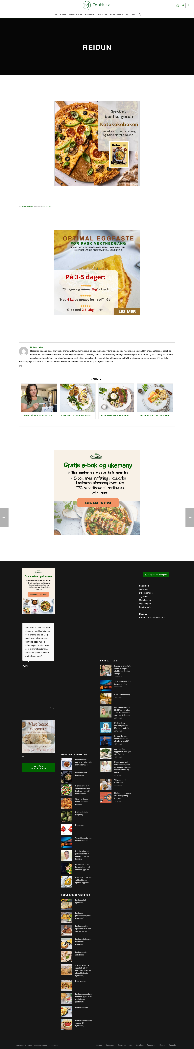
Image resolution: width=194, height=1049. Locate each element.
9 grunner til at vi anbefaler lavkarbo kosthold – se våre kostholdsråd (82, 789)
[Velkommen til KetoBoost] (105, 784)
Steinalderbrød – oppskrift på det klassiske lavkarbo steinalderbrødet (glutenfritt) (83, 970)
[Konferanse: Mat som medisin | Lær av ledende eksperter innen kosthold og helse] (105, 766)
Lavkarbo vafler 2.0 (83, 1007)
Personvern (151, 1045)
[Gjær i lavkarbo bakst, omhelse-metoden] (66, 803)
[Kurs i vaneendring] (105, 698)
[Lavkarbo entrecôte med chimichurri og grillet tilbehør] (116, 398)
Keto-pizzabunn (81, 981)
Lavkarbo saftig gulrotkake (81, 953)
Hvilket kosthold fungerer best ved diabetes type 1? (82, 867)
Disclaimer (139, 1045)
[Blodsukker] (66, 829)
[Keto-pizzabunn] (66, 985)
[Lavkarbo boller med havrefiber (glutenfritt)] (66, 943)
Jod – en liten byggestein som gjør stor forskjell (122, 751)
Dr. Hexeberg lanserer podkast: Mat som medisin (121, 725)
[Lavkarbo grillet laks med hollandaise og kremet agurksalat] (155, 398)
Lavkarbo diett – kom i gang (81, 774)
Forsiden (98, 1045)
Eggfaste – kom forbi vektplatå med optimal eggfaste (83, 880)
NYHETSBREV (116, 14)
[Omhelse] (97, 5)
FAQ (127, 14)
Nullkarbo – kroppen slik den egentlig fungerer (122, 796)
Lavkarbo (90, 14)
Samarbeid (110, 1045)
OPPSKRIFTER (75, 14)
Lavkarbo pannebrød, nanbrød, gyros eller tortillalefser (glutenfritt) (83, 998)
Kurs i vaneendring (122, 694)
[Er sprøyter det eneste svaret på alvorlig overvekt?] (105, 740)
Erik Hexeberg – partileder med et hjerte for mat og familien (82, 855)
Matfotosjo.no (145, 599)
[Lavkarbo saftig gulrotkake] (66, 956)
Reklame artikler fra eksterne (152, 617)
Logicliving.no (145, 603)
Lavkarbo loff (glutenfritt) (80, 901)
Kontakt (162, 1045)
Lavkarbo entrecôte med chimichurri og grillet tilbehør (117, 415)
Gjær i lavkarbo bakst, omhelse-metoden (81, 801)
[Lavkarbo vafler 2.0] (66, 1011)
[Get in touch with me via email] (20, 366)
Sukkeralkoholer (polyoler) (81, 813)
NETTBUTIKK (60, 14)
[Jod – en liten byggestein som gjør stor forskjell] (105, 753)
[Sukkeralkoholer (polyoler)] (66, 816)
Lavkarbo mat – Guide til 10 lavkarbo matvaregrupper (83, 762)
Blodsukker (80, 825)
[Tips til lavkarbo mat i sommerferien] (66, 842)
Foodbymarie (145, 607)
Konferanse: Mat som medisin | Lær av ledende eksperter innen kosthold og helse (123, 767)
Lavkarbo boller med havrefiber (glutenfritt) (83, 942)
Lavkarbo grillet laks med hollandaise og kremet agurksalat (156, 415)
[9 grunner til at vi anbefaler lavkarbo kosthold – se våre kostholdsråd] (66, 790)
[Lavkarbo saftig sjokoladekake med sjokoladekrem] (66, 930)
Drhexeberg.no (146, 592)
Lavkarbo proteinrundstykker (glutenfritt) (82, 915)
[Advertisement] (77, 657)
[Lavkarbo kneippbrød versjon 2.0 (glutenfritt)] (66, 1024)
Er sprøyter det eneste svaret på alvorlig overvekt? (121, 738)
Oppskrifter (122, 1045)
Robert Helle (27, 206)
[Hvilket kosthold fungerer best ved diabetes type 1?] (66, 868)
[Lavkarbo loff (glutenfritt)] (66, 904)
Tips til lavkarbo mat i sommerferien (83, 839)
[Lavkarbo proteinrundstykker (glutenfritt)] (66, 917)
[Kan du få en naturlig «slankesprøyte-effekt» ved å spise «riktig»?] (39, 398)
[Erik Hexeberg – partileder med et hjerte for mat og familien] (66, 855)
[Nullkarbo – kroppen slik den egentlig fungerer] (105, 797)
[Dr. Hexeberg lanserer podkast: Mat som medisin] (105, 727)
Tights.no (143, 596)
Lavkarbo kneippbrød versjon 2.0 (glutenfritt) (83, 1023)
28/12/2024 (47, 206)
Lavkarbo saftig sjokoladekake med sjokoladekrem (83, 928)
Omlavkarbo (144, 589)
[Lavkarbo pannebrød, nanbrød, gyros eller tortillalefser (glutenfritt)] (66, 998)
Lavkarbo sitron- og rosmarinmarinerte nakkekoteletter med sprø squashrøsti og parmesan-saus (78, 415)
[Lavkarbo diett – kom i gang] (66, 777)
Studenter (172, 1045)
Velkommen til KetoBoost (120, 781)
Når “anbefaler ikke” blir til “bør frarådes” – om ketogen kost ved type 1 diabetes (122, 711)
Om (133, 14)
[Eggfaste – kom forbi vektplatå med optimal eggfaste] (66, 882)
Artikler (102, 14)
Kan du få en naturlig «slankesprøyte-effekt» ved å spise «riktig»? (40, 415)
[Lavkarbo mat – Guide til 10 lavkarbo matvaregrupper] (66, 764)
